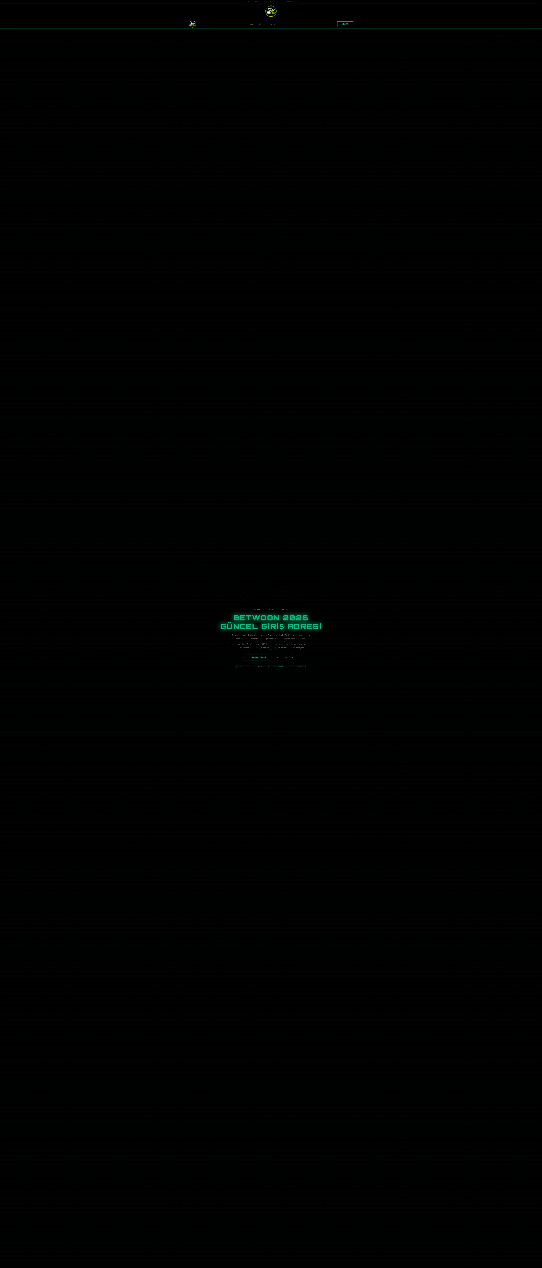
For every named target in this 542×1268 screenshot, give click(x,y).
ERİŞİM (261, 24)
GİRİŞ (345, 24)
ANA (251, 24)
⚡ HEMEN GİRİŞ (257, 658)
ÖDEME (272, 24)
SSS (281, 24)
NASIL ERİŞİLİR (285, 657)
